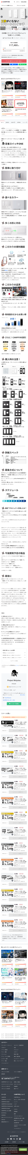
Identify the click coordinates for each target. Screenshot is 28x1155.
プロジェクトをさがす (9, 1033)
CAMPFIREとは (17, 1097)
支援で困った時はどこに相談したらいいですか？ (12, 657)
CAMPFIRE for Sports (5, 1108)
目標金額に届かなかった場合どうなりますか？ (12, 655)
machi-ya (3, 1119)
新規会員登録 (23, 1)
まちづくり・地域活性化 (18, 1045)
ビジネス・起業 (4, 1058)
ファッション (4, 1054)
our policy (9, 1153)
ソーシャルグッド (4, 1063)
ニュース (15, 1101)
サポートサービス (17, 1084)
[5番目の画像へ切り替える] (25, 28)
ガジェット (17, 1035)
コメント (25, 122)
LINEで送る (23, 64)
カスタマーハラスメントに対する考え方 (20, 1125)
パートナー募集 (21, 1141)
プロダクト (3, 1047)
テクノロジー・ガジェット (19, 38)
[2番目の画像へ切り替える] (8, 28)
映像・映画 (16, 1054)
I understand (23, 1149)
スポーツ (15, 1051)
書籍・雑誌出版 (17, 1056)
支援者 (13, 122)
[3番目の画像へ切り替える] (14, 28)
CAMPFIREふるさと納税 (6, 1110)
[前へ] (2, 17)
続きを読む (22, 695)
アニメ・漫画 (4, 1051)
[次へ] (26, 17)
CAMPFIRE (3, 1097)
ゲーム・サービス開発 (5, 1056)
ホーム (2, 122)
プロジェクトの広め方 (5, 1088)
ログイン (18, 1)
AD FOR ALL (3, 1112)
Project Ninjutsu (7, 38)
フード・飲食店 (4, 1049)
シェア (14, 64)
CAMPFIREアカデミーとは (6, 1081)
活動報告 (7, 122)
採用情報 (14, 1141)
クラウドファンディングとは (7, 1084)
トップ (2, 1033)
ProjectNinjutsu (7, 697)
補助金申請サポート (5, 1121)
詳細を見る (4, 730)
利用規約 (15, 1111)
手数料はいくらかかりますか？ (9, 652)
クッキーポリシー (17, 1128)
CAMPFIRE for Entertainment (7, 1106)
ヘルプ (15, 1104)
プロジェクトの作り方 (5, 1086)
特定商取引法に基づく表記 (9, 700)
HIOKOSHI (3, 1115)
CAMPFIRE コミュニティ (6, 1099)
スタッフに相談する (18, 1071)
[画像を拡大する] (12, 727)
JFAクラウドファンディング (6, 1117)
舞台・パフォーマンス (18, 1060)
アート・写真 (4, 1060)
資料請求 (3, 1074)
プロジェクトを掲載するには (7, 5)
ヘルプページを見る (14, 660)
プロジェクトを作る (5, 1071)
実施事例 (15, 1086)
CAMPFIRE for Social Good (6, 1104)
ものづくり (17, 1037)
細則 (15, 1113)
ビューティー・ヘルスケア (19, 1058)
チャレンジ (16, 1049)
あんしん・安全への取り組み (19, 1099)
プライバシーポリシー (18, 1116)
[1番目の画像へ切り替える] (3, 28)
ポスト (6, 64)
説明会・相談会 (17, 1081)
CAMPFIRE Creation (5, 1101)
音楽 (15, 1047)
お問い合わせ (16, 1106)
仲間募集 (19, 122)
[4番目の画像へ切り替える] (19, 28)
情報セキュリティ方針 (18, 1120)
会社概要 (6, 1141)
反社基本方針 (16, 1122)
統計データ (16, 1088)
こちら (17, 665)
